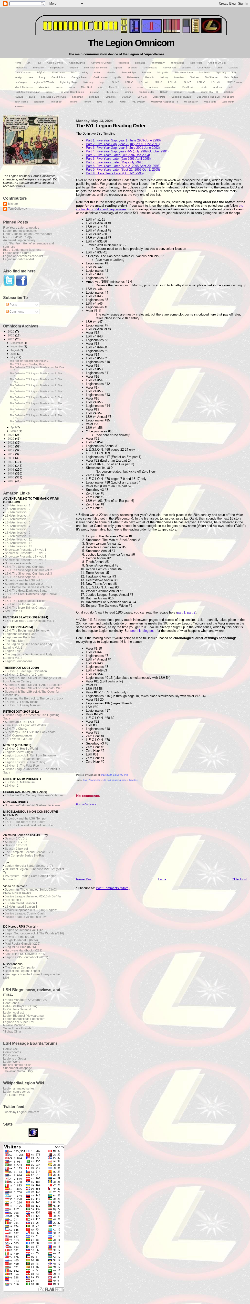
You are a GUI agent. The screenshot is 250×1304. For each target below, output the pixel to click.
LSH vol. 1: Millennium (20, 782)
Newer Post (84, 879)
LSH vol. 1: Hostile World (21, 748)
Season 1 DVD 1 (16, 838)
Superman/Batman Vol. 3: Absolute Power (32, 805)
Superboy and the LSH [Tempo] (25, 818)
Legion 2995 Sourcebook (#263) (26, 957)
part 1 (181, 612)
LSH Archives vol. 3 (18, 512)
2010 (11, 461)
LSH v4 (107, 780)
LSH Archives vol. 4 (18, 515)
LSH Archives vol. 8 (18, 529)
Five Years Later (92, 780)
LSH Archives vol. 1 (18, 505)
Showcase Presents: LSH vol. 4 (25, 560)
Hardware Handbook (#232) (23, 950)
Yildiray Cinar (12, 1031)
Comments (16, 311)
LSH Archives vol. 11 (18, 539)
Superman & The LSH (19, 722)
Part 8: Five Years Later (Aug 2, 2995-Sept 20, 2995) (123, 166)
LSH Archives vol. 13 (18, 546)
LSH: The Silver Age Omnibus (24, 566)
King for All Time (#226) (20, 947)
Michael (13, 203)
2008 (11, 469)
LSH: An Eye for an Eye (20, 604)
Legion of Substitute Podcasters (24, 1018)
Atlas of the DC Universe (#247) (26, 954)
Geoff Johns (11, 1003)
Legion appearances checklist (23, 256)
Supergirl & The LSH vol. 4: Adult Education (33, 685)
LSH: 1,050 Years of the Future (25, 822)
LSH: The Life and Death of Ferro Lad (29, 825)
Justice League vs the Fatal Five (26, 917)
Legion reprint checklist (18, 259)
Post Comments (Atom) (112, 888)
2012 (11, 454)
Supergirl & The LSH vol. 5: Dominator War (33, 688)
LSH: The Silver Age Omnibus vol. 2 (28, 570)
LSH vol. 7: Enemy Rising (22, 702)
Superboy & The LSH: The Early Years (30, 732)
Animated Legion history (19, 240)
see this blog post (143, 631)
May (13, 357)
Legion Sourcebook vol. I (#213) (26, 930)
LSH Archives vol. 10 (18, 536)
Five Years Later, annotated (21, 227)
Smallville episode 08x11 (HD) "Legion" (31, 910)
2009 (11, 465)
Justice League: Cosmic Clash (25, 913)
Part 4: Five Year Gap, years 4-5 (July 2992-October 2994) (127, 151)
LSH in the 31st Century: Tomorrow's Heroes (34, 795)
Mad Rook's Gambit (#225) (22, 943)
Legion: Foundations (18, 661)
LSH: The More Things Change (25, 607)
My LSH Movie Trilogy (17, 237)
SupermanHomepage (17, 1068)
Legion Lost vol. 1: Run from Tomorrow (30, 755)
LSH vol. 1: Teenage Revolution (26, 671)
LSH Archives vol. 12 (18, 543)
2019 (11, 450)
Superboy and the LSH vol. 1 (24, 580)
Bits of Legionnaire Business (22, 249)
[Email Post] (76, 785)
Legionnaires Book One (20, 634)
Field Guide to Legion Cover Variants (27, 233)
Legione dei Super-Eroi (18, 1022)
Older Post (239, 879)
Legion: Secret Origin (19, 752)
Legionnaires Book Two (20, 637)
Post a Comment (86, 804)
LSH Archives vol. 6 (18, 522)
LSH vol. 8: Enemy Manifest (23, 705)
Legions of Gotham (15, 1058)
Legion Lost (13, 651)
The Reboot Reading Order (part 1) (29, 360)
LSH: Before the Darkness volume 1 (28, 587)
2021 (11, 442)
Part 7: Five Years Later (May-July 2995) (114, 162)
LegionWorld (11, 1061)
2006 (11, 477)
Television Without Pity (18, 1071)
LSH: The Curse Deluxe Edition (25, 601)
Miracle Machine (14, 1025)
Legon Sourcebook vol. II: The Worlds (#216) (34, 933)
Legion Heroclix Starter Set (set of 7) (29, 865)
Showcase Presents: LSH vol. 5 (25, 563)
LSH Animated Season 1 (21, 903)
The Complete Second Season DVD (29, 852)
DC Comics (10, 1055)
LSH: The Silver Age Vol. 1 (22, 577)
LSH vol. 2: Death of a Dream (24, 674)
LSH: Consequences (18, 735)
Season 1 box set (16, 848)
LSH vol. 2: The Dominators (23, 759)
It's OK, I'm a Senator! (17, 1009)
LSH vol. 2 (12, 785)
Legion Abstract (13, 1012)
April (13, 427)
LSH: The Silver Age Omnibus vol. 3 (28, 573)
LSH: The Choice (16, 728)
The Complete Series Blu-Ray (24, 855)
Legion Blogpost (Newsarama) (23, 1015)
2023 (11, 434)
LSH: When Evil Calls (19, 739)
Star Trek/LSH (14, 611)
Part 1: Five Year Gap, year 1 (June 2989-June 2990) (123, 140)
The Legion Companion (20, 967)
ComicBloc (10, 1049)
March (14, 430)
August (15, 350)
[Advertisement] (161, 840)
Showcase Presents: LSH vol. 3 (25, 556)
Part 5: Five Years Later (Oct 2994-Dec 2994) (118, 155)
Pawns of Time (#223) (19, 937)
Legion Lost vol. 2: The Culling (25, 762)
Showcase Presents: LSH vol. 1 (25, 549)
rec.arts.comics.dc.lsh (17, 1064)
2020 (11, 446)
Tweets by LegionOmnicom (21, 1112)
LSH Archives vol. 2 (18, 509)
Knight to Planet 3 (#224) (21, 940)
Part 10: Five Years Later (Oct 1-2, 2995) (115, 173)
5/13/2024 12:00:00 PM (114, 774)
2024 (11, 339)
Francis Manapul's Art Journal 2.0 (25, 999)
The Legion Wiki (14, 1094)
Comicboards (12, 1052)
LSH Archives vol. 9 (18, 532)
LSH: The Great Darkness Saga (26, 590)
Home (162, 879)
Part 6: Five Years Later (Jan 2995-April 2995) (118, 158)
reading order (119, 780)
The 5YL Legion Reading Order (111, 125)
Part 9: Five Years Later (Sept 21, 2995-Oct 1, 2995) (123, 169)
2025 (11, 335)
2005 (11, 481)
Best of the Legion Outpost (22, 971)
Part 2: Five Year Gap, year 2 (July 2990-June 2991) (123, 144)
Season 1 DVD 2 (16, 842)
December (17, 342)
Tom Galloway (17, 208)
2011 (11, 457)
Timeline (133, 780)
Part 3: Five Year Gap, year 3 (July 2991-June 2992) (123, 147)
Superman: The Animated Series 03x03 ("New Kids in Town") (30, 891)
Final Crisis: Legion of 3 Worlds (25, 725)
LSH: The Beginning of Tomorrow (27, 630)
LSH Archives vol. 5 (18, 519)
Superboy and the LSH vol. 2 (24, 584)
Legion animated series (18, 1088)
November (17, 346)
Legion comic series (16, 1091)
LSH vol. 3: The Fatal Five (22, 765)
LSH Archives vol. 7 (18, 526)
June (13, 353)
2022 (11, 438)
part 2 (191, 612)
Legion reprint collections (20, 230)
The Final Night (15, 641)
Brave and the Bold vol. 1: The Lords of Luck (34, 698)
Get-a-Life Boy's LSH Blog (20, 1006)
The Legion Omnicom (131, 42)
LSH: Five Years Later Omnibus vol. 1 (29, 621)
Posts (13, 304)
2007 (11, 473)
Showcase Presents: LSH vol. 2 (25, 553)
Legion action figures (17, 252)
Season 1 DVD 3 (16, 845)
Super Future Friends (17, 1028)
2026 (11, 331)
